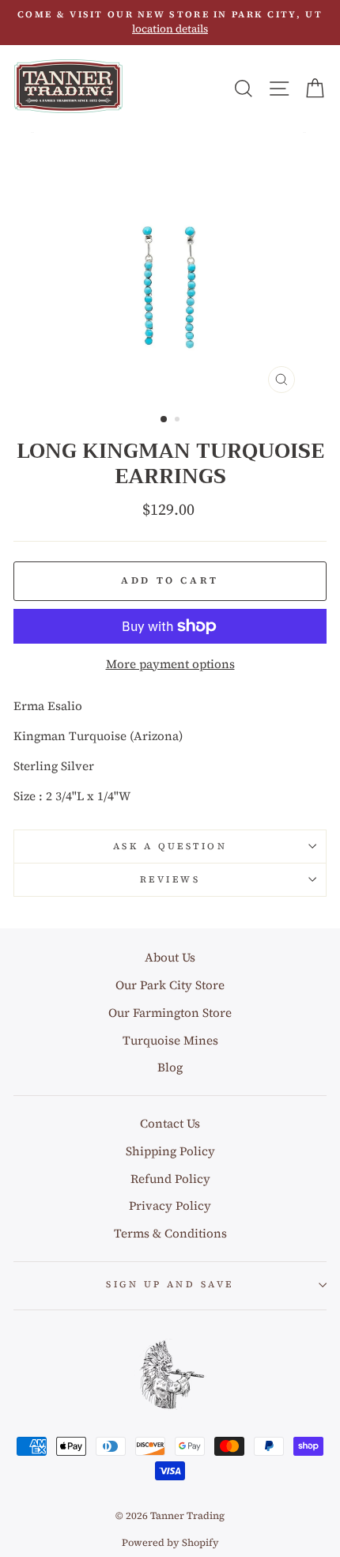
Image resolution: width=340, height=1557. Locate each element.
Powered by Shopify (170, 1542)
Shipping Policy (170, 1151)
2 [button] (179, 421)
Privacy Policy (170, 1205)
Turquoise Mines (170, 1040)
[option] (170, 22)
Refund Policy (170, 1178)
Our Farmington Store (170, 1012)
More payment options (170, 664)
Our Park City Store (170, 985)
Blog (170, 1067)
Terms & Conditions (170, 1233)
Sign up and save (169, 1284)
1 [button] (164, 420)
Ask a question (170, 846)
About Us (170, 957)
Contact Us (170, 1123)
